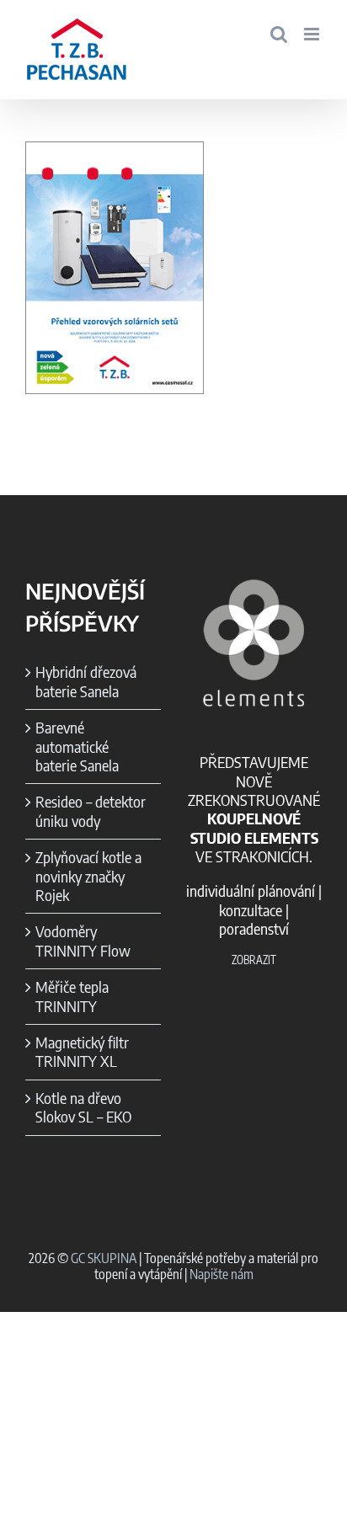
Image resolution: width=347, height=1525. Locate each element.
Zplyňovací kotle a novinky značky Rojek (88, 876)
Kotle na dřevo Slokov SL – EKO (83, 1107)
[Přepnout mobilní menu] (313, 34)
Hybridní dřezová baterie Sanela (85, 681)
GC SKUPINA (103, 1258)
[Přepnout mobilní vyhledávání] (278, 34)
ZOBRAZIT (254, 960)
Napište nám (222, 1274)
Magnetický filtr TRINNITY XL (82, 1051)
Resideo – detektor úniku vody (90, 810)
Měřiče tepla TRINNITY (72, 996)
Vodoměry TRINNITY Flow (83, 940)
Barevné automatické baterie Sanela (77, 746)
